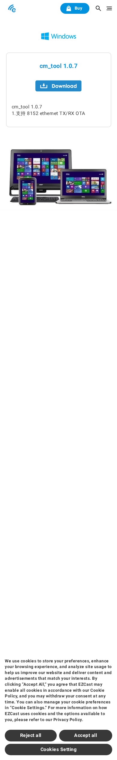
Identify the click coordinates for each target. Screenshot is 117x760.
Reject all (30, 735)
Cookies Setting (58, 749)
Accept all (85, 735)
